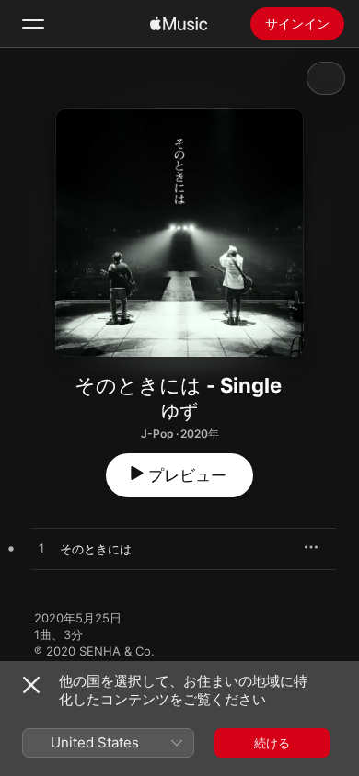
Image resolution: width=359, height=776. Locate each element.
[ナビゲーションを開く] (33, 24)
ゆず (179, 411)
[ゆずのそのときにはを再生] (41, 549)
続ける (272, 743)
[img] (178, 24)
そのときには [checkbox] (96, 549)
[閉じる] (31, 685)
